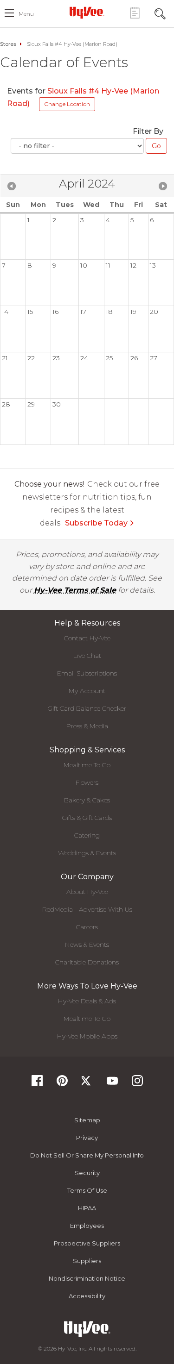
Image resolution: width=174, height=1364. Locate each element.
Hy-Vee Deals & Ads (87, 1001)
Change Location (67, 103)
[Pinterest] (62, 1083)
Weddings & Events (87, 853)
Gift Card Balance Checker (87, 708)
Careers (87, 927)
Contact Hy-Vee (87, 638)
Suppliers (87, 1260)
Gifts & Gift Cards (87, 817)
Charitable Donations (87, 962)
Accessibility (87, 1296)
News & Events (87, 944)
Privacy (87, 1137)
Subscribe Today (96, 523)
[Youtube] (112, 1083)
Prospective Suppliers (87, 1243)
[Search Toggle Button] (160, 12)
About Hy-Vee (87, 892)
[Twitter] (87, 1083)
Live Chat (87, 655)
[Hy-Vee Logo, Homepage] (87, 12)
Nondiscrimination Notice (87, 1278)
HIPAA (87, 1208)
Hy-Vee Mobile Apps (87, 1036)
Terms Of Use (87, 1190)
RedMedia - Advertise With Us (87, 909)
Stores (8, 44)
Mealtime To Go (87, 765)
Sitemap (87, 1120)
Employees (87, 1225)
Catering (87, 835)
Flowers (87, 782)
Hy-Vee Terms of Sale (75, 590)
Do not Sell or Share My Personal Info (87, 1155)
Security (87, 1172)
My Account (87, 691)
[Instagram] (137, 1083)
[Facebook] (37, 1083)
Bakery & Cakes (87, 800)
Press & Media (87, 726)
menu (26, 13)
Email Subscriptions (87, 673)
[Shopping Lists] (134, 12)
